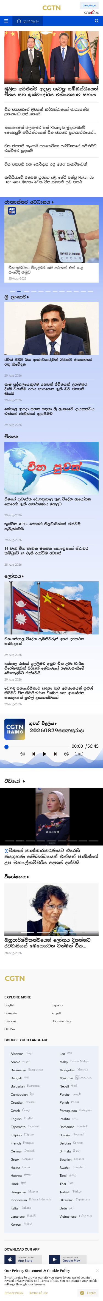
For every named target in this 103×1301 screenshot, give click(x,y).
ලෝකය (12, 576)
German (23, 1150)
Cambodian (22, 1094)
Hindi (18, 1183)
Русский (10, 1021)
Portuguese (75, 1110)
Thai (66, 1183)
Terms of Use (38, 1293)
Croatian (23, 1101)
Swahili (72, 1167)
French (22, 1142)
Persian (70, 1094)
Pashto (69, 1118)
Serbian (71, 1142)
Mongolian (74, 1069)
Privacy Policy (13, 1293)
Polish (69, 1101)
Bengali (20, 1077)
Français (10, 1013)
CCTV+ (9, 1029)
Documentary (61, 1021)
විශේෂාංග (15, 877)
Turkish (71, 1191)
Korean (21, 1223)
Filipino (22, 1134)
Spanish (72, 1158)
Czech (20, 1110)
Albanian (22, 1053)
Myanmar (76, 1077)
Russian (72, 1134)
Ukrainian (75, 1199)
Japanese (23, 1216)
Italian (21, 1207)
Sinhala (70, 1150)
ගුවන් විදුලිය (41, 723)
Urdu (67, 1207)
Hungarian (24, 1191)
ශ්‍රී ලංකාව (15, 297)
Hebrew (21, 1175)
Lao (66, 1053)
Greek (22, 1158)
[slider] (6, 747)
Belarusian (27, 1069)
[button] (12, 291)
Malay (75, 1061)
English (9, 1005)
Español (57, 1005)
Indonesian (31, 1199)
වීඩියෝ (13, 781)
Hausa (20, 1167)
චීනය (10, 437)
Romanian (73, 1126)
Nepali (68, 1085)
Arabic (20, 1061)
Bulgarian (25, 1085)
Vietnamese (76, 1216)
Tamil (68, 1175)
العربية (56, 1013)
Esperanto (25, 1126)
